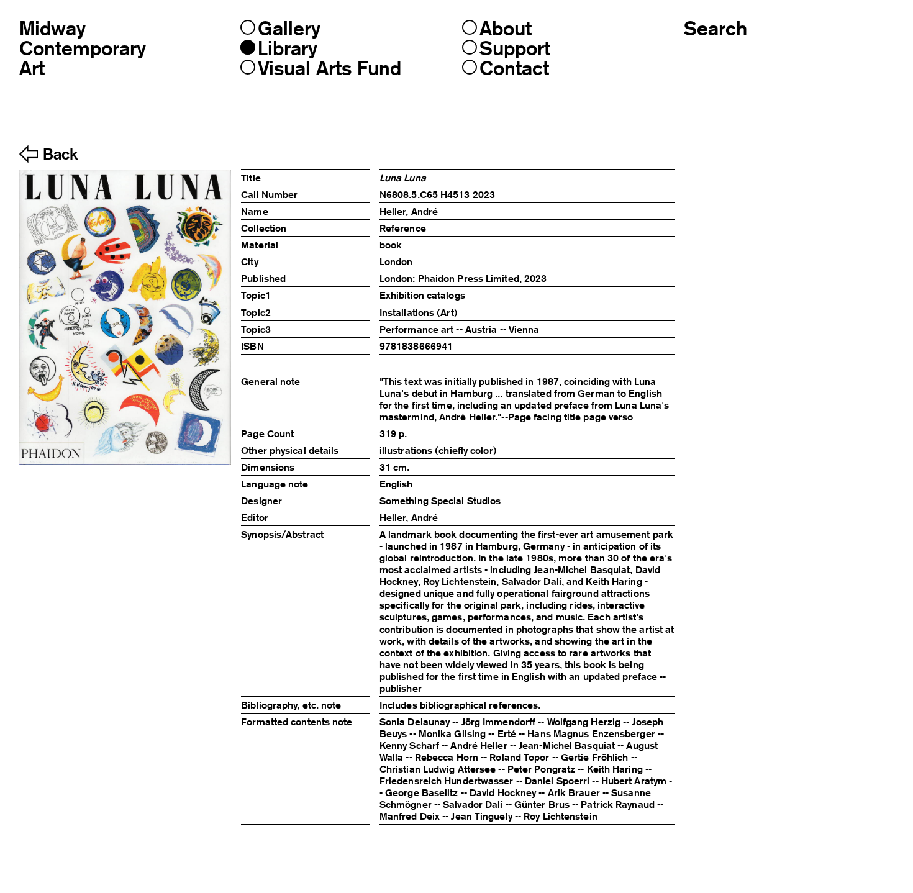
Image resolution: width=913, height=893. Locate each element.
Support (514, 48)
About (505, 29)
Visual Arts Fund (329, 68)
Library (287, 48)
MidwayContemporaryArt (82, 48)
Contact (514, 68)
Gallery (289, 29)
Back (60, 155)
